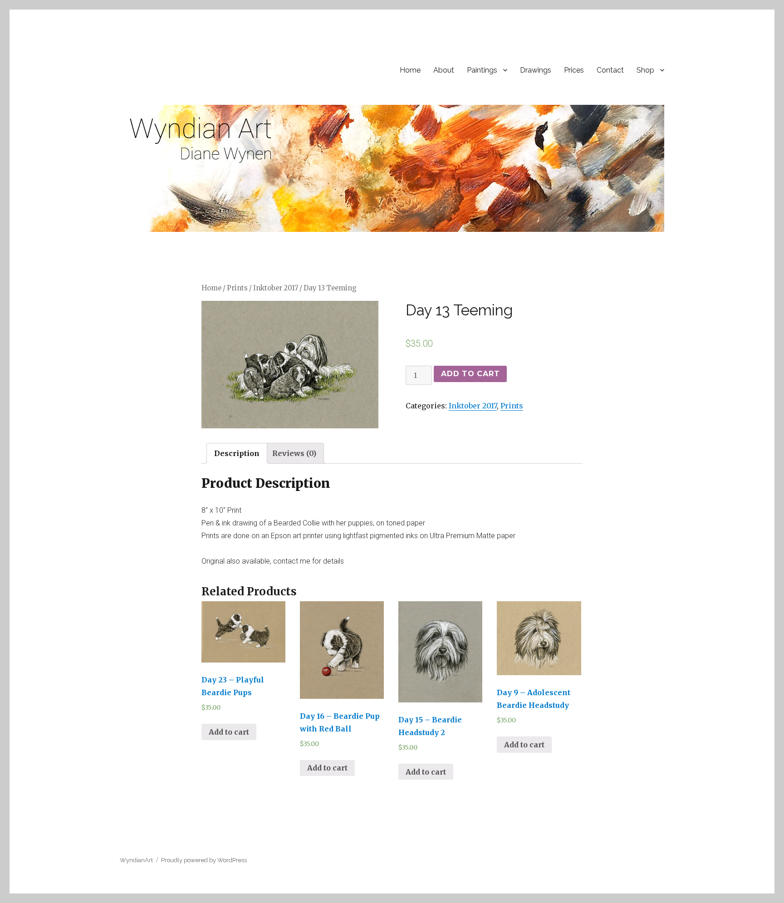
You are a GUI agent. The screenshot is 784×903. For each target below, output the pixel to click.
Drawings (535, 70)
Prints (237, 288)
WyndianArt (136, 860)
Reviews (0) (294, 453)
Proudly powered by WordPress (204, 860)
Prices (574, 70)
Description (237, 453)
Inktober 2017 (275, 288)
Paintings (482, 70)
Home (410, 70)
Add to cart (470, 373)
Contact (610, 70)
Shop (645, 70)
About (443, 70)
